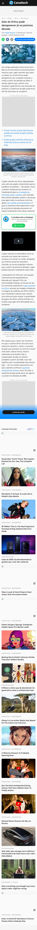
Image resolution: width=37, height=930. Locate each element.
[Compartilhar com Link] (11, 39)
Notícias (9, 18)
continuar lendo (18, 412)
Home (3, 18)
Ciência (16, 18)
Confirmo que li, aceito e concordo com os (19, 43)
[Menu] (3, 3)
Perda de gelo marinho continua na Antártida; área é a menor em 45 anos (18, 142)
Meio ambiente (25, 18)
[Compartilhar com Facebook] (7, 39)
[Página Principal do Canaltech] (18, 4)
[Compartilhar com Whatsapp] (3, 39)
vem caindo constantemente (18, 203)
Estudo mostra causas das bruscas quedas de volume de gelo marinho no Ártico (18, 133)
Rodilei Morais (10, 33)
